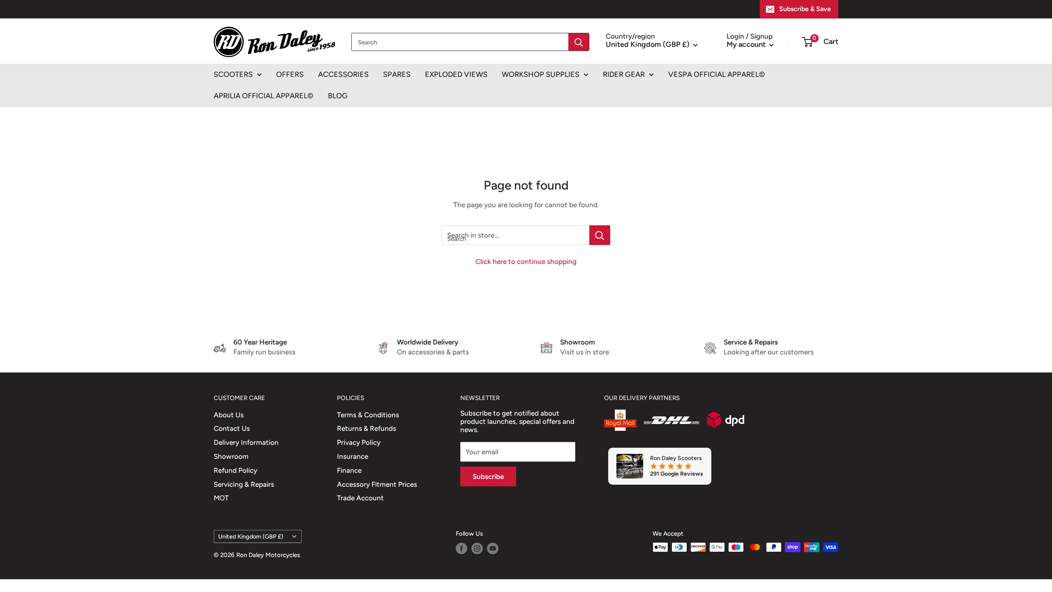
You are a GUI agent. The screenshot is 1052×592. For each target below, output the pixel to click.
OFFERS (290, 74)
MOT (221, 498)
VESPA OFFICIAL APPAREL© (716, 74)
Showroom (231, 456)
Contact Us (232, 428)
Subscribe (488, 476)
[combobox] (460, 42)
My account (747, 44)
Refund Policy (235, 470)
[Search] (578, 42)
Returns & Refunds (366, 428)
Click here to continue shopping (526, 261)
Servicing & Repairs (244, 484)
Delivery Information (246, 442)
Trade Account (360, 498)
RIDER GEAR (624, 74)
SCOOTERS (233, 74)
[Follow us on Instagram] (477, 548)
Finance (349, 470)
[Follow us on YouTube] (492, 548)
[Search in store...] (599, 235)
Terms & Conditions (368, 415)
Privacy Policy (359, 442)
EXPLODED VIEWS (456, 74)
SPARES (397, 74)
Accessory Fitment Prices (377, 484)
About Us (229, 415)
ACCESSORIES (343, 74)
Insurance (352, 456)
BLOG (338, 95)
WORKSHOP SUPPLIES (540, 74)
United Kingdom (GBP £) (250, 536)
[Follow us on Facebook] (461, 548)
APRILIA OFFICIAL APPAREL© (264, 95)
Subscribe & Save (805, 9)
